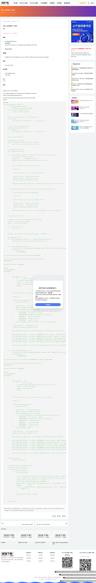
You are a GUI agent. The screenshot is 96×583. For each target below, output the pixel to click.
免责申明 (29, 561)
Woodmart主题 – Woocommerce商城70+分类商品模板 (82, 90)
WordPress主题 (23, 3)
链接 (64, 516)
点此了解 (50, 292)
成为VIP (83, 3)
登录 (93, 3)
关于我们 (40, 555)
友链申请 (40, 561)
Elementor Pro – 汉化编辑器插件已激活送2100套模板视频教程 (82, 68)
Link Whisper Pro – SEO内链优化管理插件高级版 (84, 575)
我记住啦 (48, 304)
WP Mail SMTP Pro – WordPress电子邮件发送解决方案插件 (82, 572)
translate (3, 542)
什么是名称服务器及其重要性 (86, 113)
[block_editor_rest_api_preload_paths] (60, 536)
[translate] (9, 536)
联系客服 (29, 558)
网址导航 (40, 558)
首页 (17, 3)
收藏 (54, 516)
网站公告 (29, 555)
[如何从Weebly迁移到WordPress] (75, 108)
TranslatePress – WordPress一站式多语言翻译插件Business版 (82, 79)
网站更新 (52, 555)
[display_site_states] (26, 536)
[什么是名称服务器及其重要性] (75, 115)
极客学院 (68, 3)
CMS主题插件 (44, 3)
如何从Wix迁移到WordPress (86, 100)
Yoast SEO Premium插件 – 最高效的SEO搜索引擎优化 (82, 74)
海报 (59, 516)
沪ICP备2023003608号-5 (56, 577)
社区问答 (52, 558)
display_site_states (22, 542)
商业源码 (52, 3)
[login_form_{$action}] (43, 536)
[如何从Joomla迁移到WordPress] (75, 121)
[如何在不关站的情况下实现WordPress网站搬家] (75, 128)
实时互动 (52, 561)
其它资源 (59, 3)
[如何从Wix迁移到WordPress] (75, 102)
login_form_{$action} (40, 542)
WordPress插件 (34, 3)
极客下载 (44, 577)
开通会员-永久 (92, 578)
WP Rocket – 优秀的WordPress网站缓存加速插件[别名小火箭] (81, 84)
